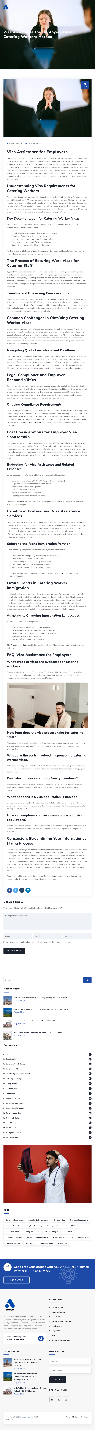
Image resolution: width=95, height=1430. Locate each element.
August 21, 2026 (20, 1000)
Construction (57, 1307)
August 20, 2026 (20, 1012)
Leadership (10, 1093)
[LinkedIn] (59, 1399)
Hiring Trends (11, 1084)
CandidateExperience (14, 1220)
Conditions (85, 1417)
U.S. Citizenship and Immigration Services (39, 251)
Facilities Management (62, 1321)
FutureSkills (70, 1226)
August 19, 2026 (20, 1024)
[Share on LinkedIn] (28, 890)
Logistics (56, 1331)
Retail (54, 1335)
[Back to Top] (47, 1413)
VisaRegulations (46, 1243)
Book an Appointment (53, 876)
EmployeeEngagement (79, 1220)
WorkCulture (63, 1243)
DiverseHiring (59, 1220)
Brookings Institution (20, 645)
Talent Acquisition (13, 1113)
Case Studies (11, 1059)
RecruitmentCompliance (63, 1237)
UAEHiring (30, 1243)
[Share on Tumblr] (21, 890)
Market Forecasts (13, 1098)
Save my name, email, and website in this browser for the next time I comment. (39, 942)
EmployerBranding (34, 1226)
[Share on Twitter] (15, 890)
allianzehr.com (25, 1417)
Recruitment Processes (15, 1103)
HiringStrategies (51, 1232)
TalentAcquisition (13, 1243)
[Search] (87, 980)
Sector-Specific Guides (15, 1108)
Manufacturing (58, 1312)
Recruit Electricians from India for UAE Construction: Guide (38, 1032)
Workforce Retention (14, 1128)
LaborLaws (67, 1232)
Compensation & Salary (15, 1064)
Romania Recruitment (61, 1340)
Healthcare (57, 1326)
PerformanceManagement (37, 1237)
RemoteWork (83, 1237)
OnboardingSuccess (14, 1237)
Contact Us (63, 573)
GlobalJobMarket (13, 1232)
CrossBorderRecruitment (38, 1220)
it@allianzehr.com (16, 143)
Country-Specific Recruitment (18, 1074)
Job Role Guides (12, 1088)
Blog (8, 1054)
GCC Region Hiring (13, 1079)
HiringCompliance (32, 1232)
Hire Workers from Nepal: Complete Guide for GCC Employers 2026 (41, 1009)
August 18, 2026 (20, 1035)
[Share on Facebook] (9, 890)
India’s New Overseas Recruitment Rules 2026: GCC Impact (37, 1021)
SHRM (21, 501)
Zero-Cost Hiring (12, 1137)
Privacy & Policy (72, 1417)
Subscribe (58, 1380)
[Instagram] (66, 1399)
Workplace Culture (13, 1133)
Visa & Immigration (35, 143)
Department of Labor (32, 422)
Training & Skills (12, 1118)
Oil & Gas (56, 1317)
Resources (45, 573)
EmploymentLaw (53, 1226)
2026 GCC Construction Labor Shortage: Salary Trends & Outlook (40, 998)
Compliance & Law (13, 1069)
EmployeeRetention (14, 1226)
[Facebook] (52, 1399)
